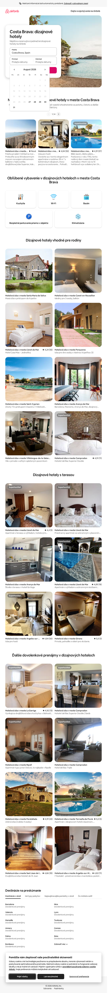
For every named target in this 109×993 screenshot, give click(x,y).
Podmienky (59, 988)
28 (35, 102)
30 (45, 102)
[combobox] (33, 52)
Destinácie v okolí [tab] (13, 896)
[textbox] (21, 62)
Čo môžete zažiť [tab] (85, 896)
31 (14, 107)
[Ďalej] (58, 114)
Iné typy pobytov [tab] (32, 896)
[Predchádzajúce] (49, 114)
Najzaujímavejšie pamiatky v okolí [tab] (59, 896)
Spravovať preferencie (79, 976)
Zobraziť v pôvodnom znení (76, 3)
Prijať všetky (22, 976)
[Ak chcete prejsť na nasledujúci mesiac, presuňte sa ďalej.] (45, 69)
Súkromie (47, 988)
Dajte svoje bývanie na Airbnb (85, 11)
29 (40, 102)
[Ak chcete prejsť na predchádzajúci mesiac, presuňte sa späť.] (14, 69)
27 (30, 102)
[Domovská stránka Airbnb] (12, 11)
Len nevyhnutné (51, 976)
